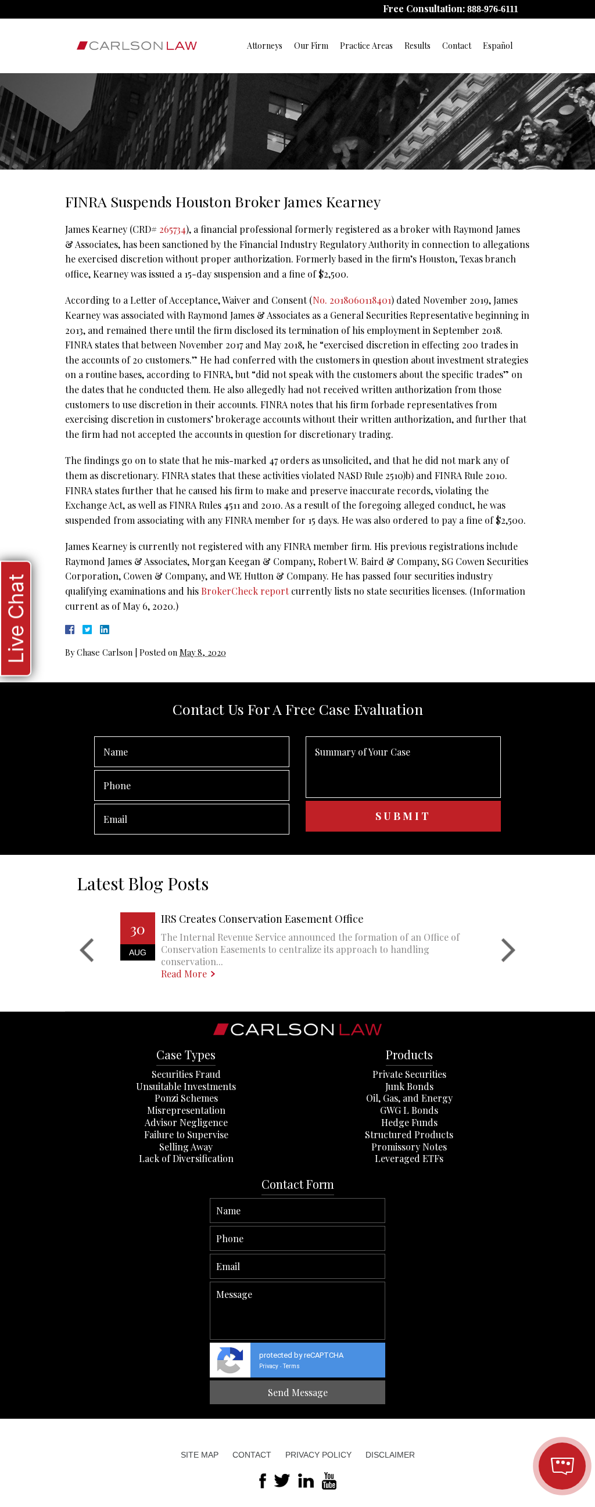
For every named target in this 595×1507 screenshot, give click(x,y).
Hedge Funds (409, 1122)
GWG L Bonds (409, 1110)
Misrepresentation (186, 1110)
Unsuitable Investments (186, 1086)
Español (497, 45)
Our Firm (311, 45)
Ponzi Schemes (186, 1098)
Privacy (268, 1366)
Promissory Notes (409, 1147)
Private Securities (409, 1074)
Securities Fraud (186, 1074)
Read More (184, 974)
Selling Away (186, 1147)
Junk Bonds (409, 1086)
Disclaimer (390, 1454)
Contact (456, 45)
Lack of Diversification (186, 1158)
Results (417, 45)
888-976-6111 (492, 9)
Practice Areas (366, 45)
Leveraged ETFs (409, 1158)
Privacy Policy (318, 1454)
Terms (291, 1366)
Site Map (199, 1454)
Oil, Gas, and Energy (409, 1098)
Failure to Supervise (186, 1134)
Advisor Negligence (186, 1122)
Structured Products (409, 1134)
